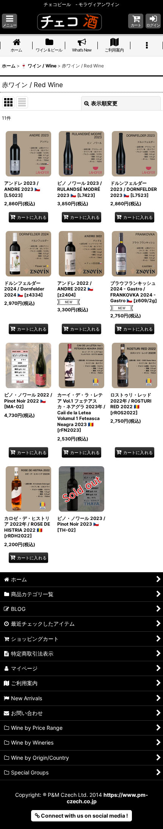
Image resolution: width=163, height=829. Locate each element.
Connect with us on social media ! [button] (84, 815)
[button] (9, 21)
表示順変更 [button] (104, 103)
